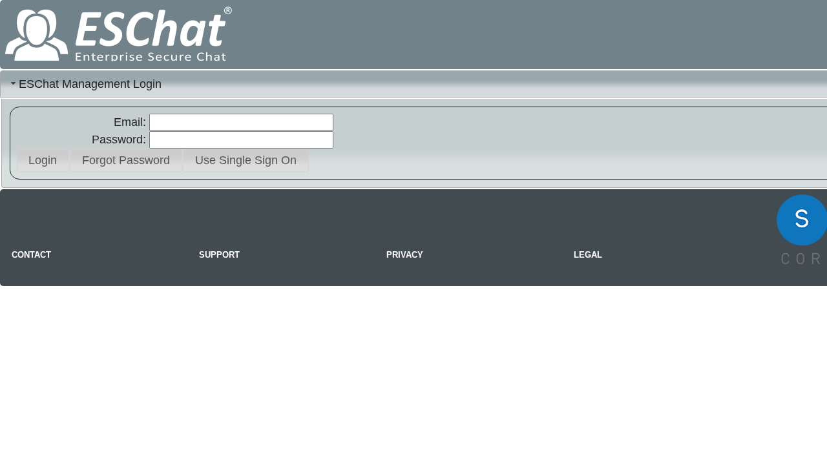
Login (42, 160)
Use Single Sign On (246, 160)
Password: (119, 139)
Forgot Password (126, 160)
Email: (130, 122)
